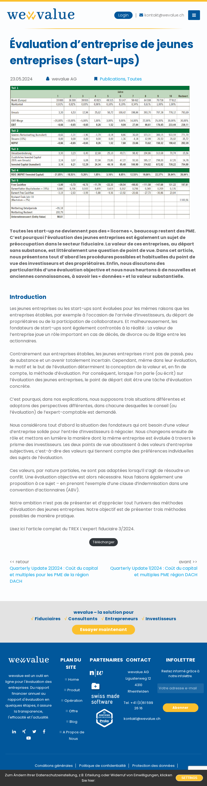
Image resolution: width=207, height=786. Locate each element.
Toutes (134, 79)
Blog (73, 721)
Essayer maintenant (103, 629)
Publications (112, 79)
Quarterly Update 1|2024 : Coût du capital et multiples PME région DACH (153, 571)
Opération (73, 700)
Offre (73, 711)
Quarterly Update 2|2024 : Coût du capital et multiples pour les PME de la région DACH (54, 574)
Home (73, 679)
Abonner (180, 707)
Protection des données (153, 765)
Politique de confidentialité (102, 765)
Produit (73, 690)
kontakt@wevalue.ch (138, 718)
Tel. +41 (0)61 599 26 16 (138, 705)
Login (123, 15)
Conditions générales (54, 765)
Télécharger (104, 542)
